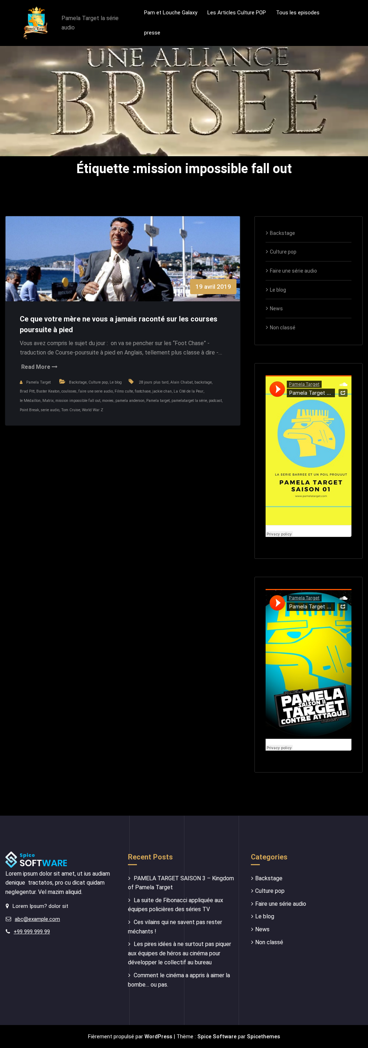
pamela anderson (129, 400)
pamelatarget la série (189, 400)
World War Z (92, 410)
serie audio (50, 410)
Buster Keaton (48, 391)
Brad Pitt (27, 391)
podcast (215, 400)
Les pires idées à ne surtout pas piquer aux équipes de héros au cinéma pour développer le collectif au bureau (179, 953)
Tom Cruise (70, 410)
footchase (143, 391)
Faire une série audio (293, 271)
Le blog (116, 382)
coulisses (69, 391)
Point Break (29, 410)
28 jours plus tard (154, 382)
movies (108, 400)
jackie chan (162, 391)
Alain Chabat (181, 382)
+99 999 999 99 (32, 931)
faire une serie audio (95, 391)
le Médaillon (30, 400)
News (276, 308)
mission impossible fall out (77, 400)
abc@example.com (37, 919)
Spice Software (216, 1036)
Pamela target (158, 400)
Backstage (78, 382)
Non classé (282, 327)
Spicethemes (263, 1036)
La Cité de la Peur (188, 391)
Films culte (124, 391)
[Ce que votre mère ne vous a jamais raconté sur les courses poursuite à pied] (122, 266)
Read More (36, 366)
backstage (203, 382)
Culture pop (98, 382)
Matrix (48, 400)
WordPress (158, 1036)
